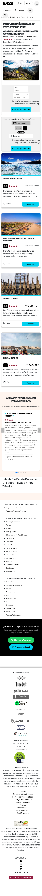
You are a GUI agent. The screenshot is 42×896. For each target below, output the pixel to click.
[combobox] (21, 89)
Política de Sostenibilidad (22, 797)
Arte (7, 595)
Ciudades (9, 605)
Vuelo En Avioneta (12, 565)
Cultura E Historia (12, 582)
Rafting (8, 525)
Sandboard (10, 568)
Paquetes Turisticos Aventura (16, 511)
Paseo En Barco (11, 551)
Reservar (30, 204)
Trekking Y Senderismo (14, 522)
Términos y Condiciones (23, 794)
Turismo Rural (10, 612)
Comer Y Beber (11, 558)
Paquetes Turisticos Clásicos (16, 508)
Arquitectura (10, 608)
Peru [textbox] (17, 90)
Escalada (9, 541)
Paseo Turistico (11, 548)
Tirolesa (9, 528)
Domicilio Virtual (21, 749)
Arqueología (10, 592)
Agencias (21, 10)
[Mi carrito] (5, 15)
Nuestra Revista (22, 810)
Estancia (9, 561)
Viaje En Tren (10, 555)
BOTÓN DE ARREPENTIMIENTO (21, 878)
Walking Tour (10, 571)
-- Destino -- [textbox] (19, 97)
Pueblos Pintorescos (13, 615)
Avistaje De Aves (11, 532)
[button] (2, 430)
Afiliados (22, 791)
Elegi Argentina (23, 813)
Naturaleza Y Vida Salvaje (14, 585)
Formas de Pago (23, 802)
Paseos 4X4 (10, 538)
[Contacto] (30, 10)
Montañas (9, 602)
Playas (8, 588)
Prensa (23, 805)
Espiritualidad (11, 598)
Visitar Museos (11, 545)
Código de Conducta (23, 799)
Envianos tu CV (23, 807)
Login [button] (7, 10)
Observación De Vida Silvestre (16, 535)
